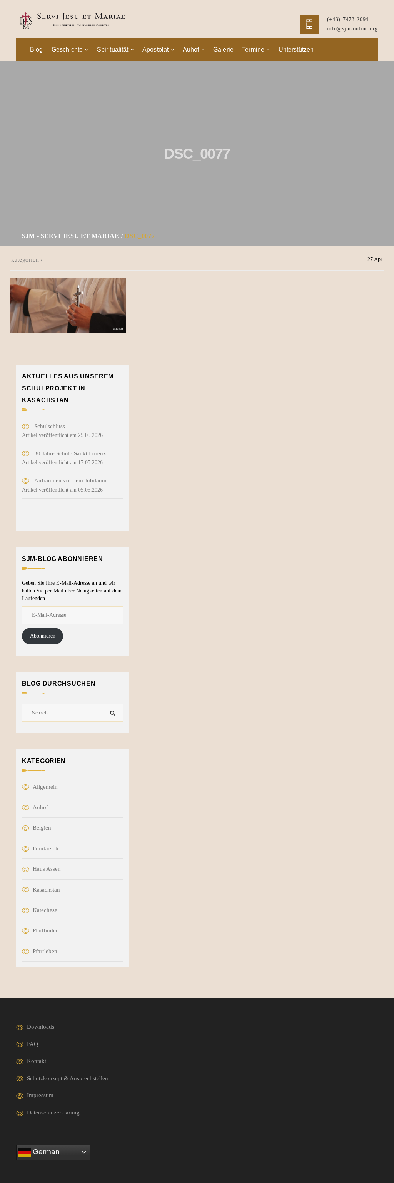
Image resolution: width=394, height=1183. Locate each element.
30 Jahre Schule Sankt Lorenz (70, 453)
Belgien (42, 828)
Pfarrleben (45, 951)
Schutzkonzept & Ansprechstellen (67, 1078)
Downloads (40, 1027)
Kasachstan (46, 890)
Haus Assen (47, 869)
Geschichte (68, 49)
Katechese (45, 910)
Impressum (40, 1095)
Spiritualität (113, 49)
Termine (254, 49)
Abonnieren (42, 636)
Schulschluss (49, 426)
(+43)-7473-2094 (348, 19)
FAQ (32, 1044)
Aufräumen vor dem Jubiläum (70, 480)
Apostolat (156, 49)
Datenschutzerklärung (53, 1112)
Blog (36, 49)
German (45, 1152)
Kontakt (36, 1061)
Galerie (223, 49)
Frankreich (45, 848)
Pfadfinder (45, 930)
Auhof (192, 49)
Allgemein (45, 787)
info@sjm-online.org (352, 29)
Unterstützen (296, 49)
